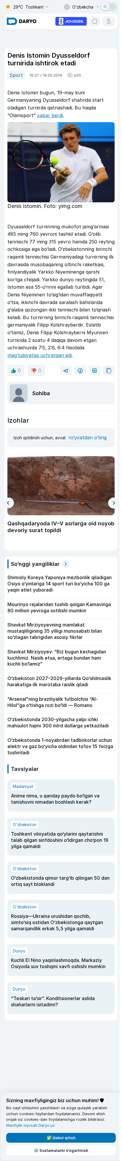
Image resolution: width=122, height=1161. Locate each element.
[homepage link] (21, 21)
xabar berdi (50, 115)
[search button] (94, 21)
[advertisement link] (71, 21)
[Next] (113, 503)
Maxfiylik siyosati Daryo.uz (30, 1125)
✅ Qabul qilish (61, 1137)
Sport (16, 75)
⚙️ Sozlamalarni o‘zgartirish (61, 1150)
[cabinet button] (108, 21)
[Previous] (8, 503)
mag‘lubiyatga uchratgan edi (39, 355)
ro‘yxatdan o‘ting (87, 437)
